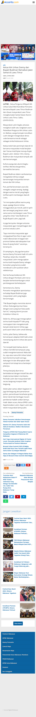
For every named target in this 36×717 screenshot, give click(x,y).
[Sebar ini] (5, 496)
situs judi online (6, 694)
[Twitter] (23, 465)
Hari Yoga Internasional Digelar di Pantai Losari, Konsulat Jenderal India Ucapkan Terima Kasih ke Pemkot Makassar (17, 441)
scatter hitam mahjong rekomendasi (13, 678)
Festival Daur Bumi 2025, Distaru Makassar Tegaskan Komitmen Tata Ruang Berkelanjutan (10, 593)
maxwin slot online (7, 682)
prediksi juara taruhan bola (10, 706)
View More (18, 623)
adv (4, 65)
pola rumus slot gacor (8, 686)
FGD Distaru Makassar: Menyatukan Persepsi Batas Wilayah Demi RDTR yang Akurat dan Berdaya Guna (23, 544)
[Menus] (33, 2)
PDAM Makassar (8, 659)
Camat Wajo (6, 646)
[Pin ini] (17, 496)
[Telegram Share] (23, 496)
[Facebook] (18, 465)
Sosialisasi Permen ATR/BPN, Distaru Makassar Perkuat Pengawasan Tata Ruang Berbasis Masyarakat (22, 533)
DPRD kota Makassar (9, 663)
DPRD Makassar (7, 638)
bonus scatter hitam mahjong (11, 698)
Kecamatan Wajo (8, 651)
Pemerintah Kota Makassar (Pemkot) (15, 655)
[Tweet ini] (11, 496)
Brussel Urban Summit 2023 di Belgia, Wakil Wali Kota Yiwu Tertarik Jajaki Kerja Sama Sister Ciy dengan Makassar (17, 448)
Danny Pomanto (17, 412)
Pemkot (5, 667)
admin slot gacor (7, 690)
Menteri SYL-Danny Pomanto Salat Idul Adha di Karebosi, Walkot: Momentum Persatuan (16, 427)
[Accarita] (10, 2)
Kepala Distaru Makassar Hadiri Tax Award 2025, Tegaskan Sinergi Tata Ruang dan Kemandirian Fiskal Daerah (22, 555)
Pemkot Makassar (8, 634)
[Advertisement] (18, 24)
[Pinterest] (28, 465)
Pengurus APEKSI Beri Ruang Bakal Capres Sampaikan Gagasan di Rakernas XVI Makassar (17, 434)
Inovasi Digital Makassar (11, 710)
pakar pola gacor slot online (10, 702)
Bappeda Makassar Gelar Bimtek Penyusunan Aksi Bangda (26, 477)
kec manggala (7, 671)
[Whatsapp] (5, 501)
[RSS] (6, 468)
